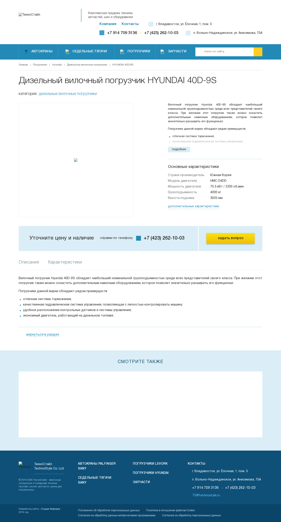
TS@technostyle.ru (206, 495)
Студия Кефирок (50, 509)
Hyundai (57, 65)
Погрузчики (40, 65)
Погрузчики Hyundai (151, 473)
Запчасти (141, 482)
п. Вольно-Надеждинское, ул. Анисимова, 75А (227, 33)
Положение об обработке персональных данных (109, 510)
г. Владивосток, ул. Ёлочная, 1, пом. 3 (184, 24)
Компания (107, 24)
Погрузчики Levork (150, 463)
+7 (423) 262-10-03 (161, 33)
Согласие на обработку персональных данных (191, 515)
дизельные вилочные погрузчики (68, 94)
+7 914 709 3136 (122, 33)
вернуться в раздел (42, 334)
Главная (23, 65)
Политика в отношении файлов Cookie (170, 510)
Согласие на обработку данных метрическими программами (116, 515)
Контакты (130, 24)
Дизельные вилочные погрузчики (87, 65)
